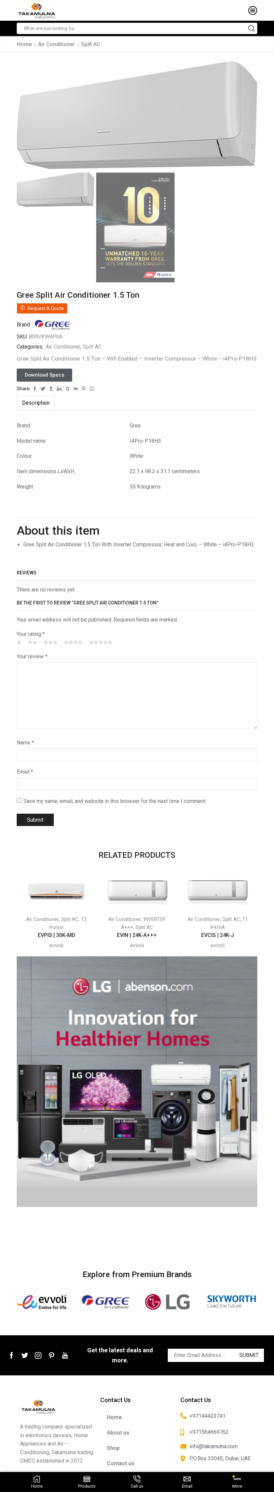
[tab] (36, 403)
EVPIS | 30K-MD (56, 935)
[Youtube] (64, 1355)
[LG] (168, 1302)
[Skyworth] (231, 1302)
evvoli (56, 945)
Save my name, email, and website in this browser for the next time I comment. (115, 801)
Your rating (31, 634)
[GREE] (106, 1302)
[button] (44, 375)
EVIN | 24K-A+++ (137, 935)
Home (24, 44)
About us (118, 1433)
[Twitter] (24, 1355)
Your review (32, 656)
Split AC (90, 44)
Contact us (120, 1463)
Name (25, 742)
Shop (113, 1448)
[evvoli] (43, 1302)
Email (25, 772)
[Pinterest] (51, 1355)
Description (35, 403)
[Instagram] (38, 1355)
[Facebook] (11, 1355)
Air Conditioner (56, 44)
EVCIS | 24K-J (217, 935)
